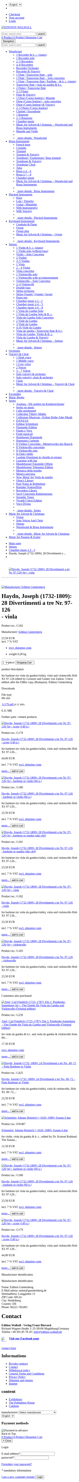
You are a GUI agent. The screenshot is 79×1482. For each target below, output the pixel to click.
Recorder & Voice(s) (28, 71)
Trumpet (21, 151)
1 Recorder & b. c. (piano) (31, 54)
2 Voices (21, 367)
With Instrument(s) (27, 207)
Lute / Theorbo (25, 201)
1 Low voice (23, 364)
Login (12, 21)
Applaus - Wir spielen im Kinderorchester (40, 404)
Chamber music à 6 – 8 (29, 307)
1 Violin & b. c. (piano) (29, 247)
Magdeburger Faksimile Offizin (34, 463)
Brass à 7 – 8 (23, 174)
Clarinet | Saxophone (28, 111)
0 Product (7, 37)
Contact (13, 1367)
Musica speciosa (25, 473)
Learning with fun (26, 460)
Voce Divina (23, 503)
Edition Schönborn (27, 424)
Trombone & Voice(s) (28, 161)
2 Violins (21, 257)
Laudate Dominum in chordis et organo (39, 457)
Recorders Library (26, 490)
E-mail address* (10, 1453)
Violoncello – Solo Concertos (33, 281)
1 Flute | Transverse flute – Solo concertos (40, 78)
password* (7, 1457)
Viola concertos (25, 271)
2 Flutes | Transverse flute (31, 88)
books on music (25, 407)
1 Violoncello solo (26, 274)
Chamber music (25, 121)
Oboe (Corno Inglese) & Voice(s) (35, 104)
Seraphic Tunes (25, 497)
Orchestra (14, 350)
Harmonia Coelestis (27, 440)
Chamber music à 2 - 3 (29, 300)
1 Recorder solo (25, 58)
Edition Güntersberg (30, 631)
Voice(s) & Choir (19, 354)
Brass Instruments (19, 141)
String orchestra (25, 291)
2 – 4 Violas (23, 267)
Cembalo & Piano (26, 224)
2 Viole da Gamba (26, 320)
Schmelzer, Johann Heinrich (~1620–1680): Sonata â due (34, 1130)
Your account (16, 17)
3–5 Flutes (22, 91)
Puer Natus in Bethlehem (30, 483)
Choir (19, 380)
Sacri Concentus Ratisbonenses (34, 493)
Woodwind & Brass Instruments (34, 527)
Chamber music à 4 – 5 (29, 304)
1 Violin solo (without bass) (32, 251)
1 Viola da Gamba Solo (29, 310)
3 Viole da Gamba (26, 324)
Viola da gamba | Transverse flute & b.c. (39, 330)
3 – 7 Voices (23, 370)
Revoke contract (18, 1363)
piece (11, 662)
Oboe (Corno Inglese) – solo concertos (38, 101)
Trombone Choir (25, 164)
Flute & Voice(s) (25, 94)
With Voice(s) (24, 211)
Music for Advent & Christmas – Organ (39, 234)
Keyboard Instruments (22, 221)
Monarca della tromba (29, 470)
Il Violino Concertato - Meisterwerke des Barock (44, 444)
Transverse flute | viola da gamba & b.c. (39, 84)
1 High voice (23, 357)
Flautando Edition (26, 427)
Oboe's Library (25, 480)
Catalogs (14, 1406)
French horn (23, 144)
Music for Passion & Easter (24, 537)
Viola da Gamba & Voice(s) (32, 337)
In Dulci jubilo (24, 454)
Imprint (13, 1383)
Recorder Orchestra (27, 68)
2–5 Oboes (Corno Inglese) (32, 108)
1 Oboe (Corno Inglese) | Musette (35, 98)
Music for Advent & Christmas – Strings (39, 340)
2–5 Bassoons (24, 118)
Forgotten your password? (16, 1464)
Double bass (23, 287)
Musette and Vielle (27, 131)
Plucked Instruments (20, 194)
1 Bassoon (22, 114)
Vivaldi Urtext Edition (29, 500)
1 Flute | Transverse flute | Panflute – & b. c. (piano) (46, 81)
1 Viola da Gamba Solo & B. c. (34, 314)
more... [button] (5, 771)
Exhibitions (15, 1399)
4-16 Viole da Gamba (28, 327)
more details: (31, 138)
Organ (20, 227)
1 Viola (20, 264)
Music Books (16, 397)
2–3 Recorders (24, 61)
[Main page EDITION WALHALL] (16, 27)
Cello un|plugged (26, 410)
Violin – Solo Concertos (30, 254)
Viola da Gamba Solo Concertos (35, 317)
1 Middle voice (25, 360)
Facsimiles (15, 394)
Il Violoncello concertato (30, 447)
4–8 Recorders (24, 64)
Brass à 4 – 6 (23, 171)
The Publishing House (22, 1402)
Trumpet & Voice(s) (27, 154)
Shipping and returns (21, 1380)
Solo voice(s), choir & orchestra (34, 377)
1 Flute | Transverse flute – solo (34, 74)
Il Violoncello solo (26, 450)
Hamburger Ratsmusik (29, 437)
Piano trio (21, 297)
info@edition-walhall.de (48, 1331)
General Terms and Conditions (26, 1373)
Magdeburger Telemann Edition (34, 467)
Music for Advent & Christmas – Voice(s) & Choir (45, 384)
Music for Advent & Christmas (26, 513)
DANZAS (22, 420)
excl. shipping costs (20, 647)
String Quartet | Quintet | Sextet (34, 294)
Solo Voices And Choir (29, 520)
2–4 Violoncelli (25, 284)
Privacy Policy (17, 1377)
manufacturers (9, 1412)
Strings (13, 244)
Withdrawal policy (19, 1370)
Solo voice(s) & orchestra (31, 374)
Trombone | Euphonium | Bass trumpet (38, 157)
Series (12, 400)
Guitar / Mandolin (26, 204)
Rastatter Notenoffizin (29, 487)
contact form (8, 1348)
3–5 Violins (23, 261)
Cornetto (21, 147)
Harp (19, 197)
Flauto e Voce (24, 430)
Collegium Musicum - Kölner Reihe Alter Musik (44, 417)
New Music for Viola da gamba (34, 477)
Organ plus (22, 231)
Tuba (19, 167)
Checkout (14, 14)
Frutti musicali (24, 434)
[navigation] (8, 1433)
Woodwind (15, 51)
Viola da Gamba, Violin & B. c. (34, 334)
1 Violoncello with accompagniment (37, 277)
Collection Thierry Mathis (31, 414)
